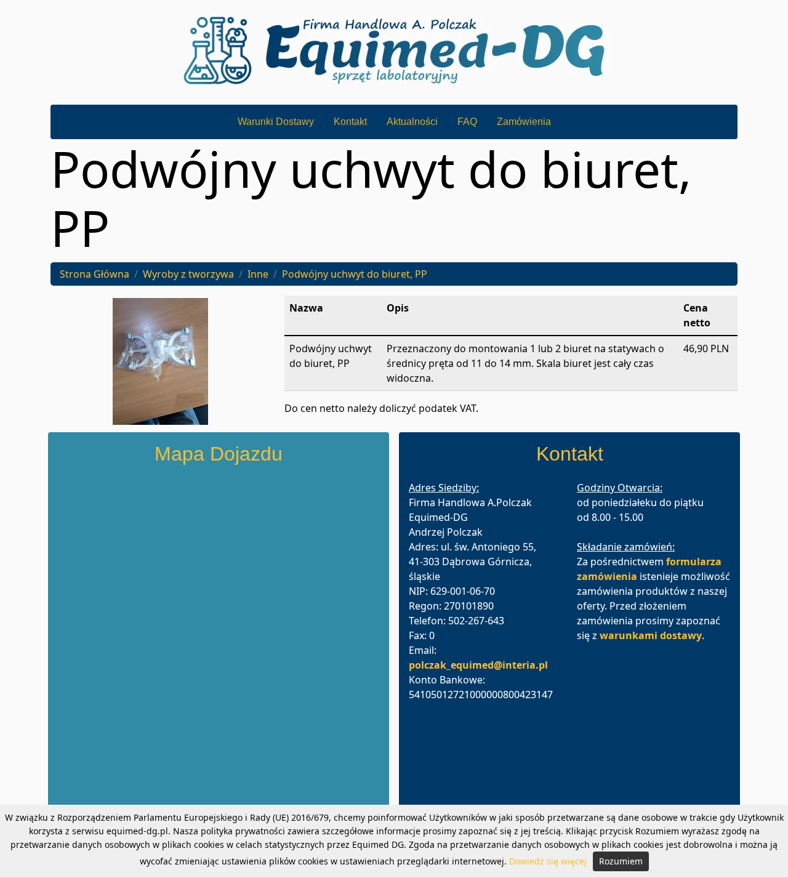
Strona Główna (94, 274)
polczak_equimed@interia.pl (478, 665)
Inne (257, 274)
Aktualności (412, 121)
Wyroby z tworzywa (188, 274)
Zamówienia (524, 121)
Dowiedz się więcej (548, 861)
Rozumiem (621, 861)
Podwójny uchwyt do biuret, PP (354, 274)
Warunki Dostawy (276, 121)
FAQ (467, 121)
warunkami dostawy (651, 635)
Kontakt (350, 121)
